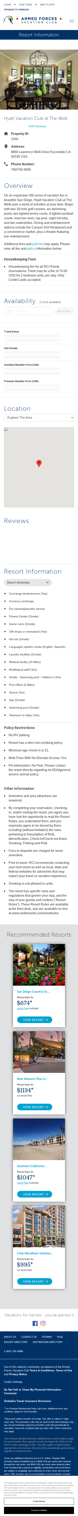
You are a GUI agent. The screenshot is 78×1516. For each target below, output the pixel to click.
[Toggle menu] (72, 21)
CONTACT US (29, 1337)
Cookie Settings (39, 1501)
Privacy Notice (18, 1374)
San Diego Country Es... (33, 991)
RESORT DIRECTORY (16, 1342)
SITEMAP (47, 1337)
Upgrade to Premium (16, 9)
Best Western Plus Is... (32, 1079)
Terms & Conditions (42, 1370)
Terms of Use (64, 1370)
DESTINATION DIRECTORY (48, 1342)
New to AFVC (47, 4)
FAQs (60, 1337)
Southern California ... (32, 1166)
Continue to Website (39, 1510)
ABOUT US (10, 1337)
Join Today (25, 4)
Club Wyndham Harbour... (35, 1253)
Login (7, 4)
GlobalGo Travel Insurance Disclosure (27, 1401)
